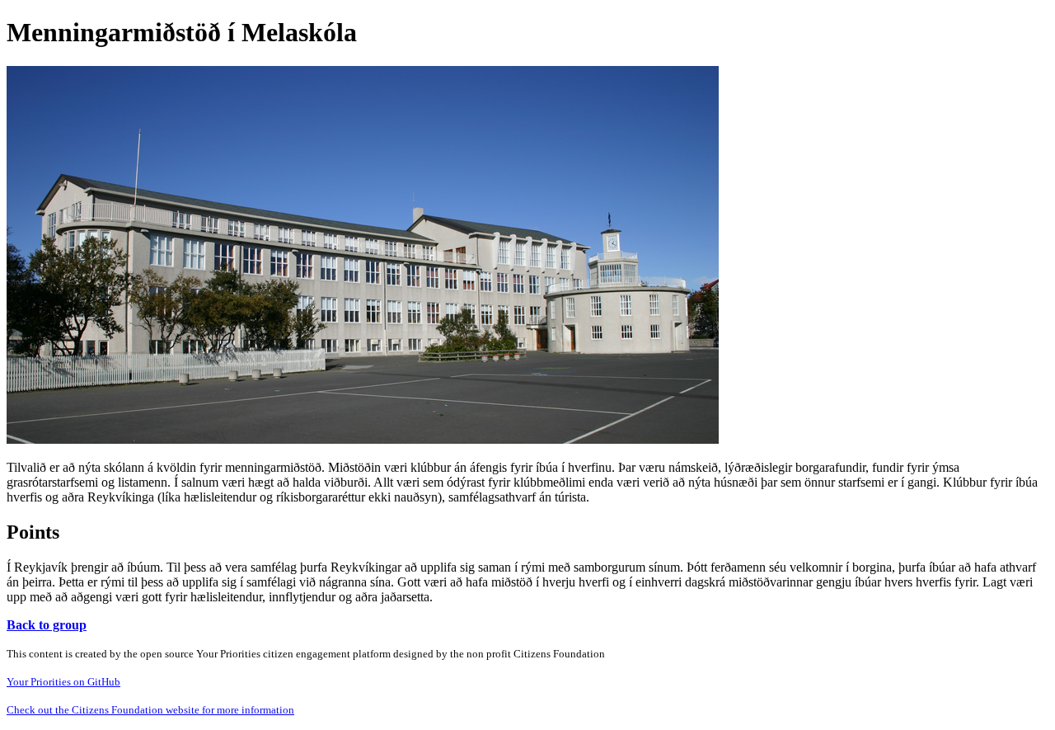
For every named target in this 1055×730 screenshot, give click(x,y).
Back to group (47, 625)
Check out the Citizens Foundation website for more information (150, 710)
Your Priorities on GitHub (63, 682)
